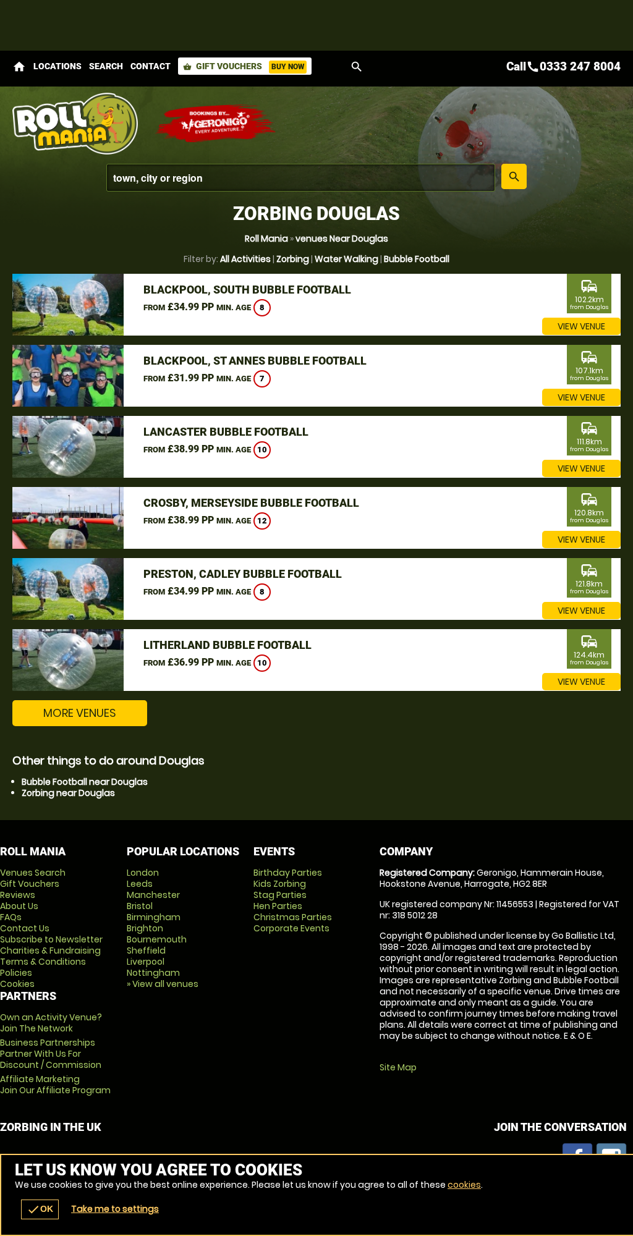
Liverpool (145, 961)
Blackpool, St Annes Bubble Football (255, 360)
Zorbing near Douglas (68, 793)
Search (106, 66)
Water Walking (346, 259)
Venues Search (33, 872)
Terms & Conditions (43, 961)
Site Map (398, 1067)
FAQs (11, 917)
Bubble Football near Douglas (85, 782)
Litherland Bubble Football (227, 644)
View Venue (581, 326)
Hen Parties (277, 906)
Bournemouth (157, 939)
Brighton (145, 928)
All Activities (245, 259)
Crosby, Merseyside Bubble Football (251, 502)
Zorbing (292, 259)
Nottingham (153, 973)
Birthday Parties (287, 872)
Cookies (17, 984)
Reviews (17, 895)
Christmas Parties (292, 917)
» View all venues (162, 984)
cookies (464, 1185)
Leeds (140, 884)
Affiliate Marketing (55, 1084)
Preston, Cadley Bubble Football (242, 573)
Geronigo (216, 123)
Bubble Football (416, 259)
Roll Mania (266, 238)
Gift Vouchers (243, 66)
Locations (57, 66)
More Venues (79, 713)
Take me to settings (115, 1209)
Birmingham (154, 917)
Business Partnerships (50, 1053)
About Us (19, 906)
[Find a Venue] (300, 178)
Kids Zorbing (279, 884)
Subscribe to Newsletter (51, 939)
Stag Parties (280, 895)
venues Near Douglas (341, 238)
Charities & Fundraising (50, 950)
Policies (16, 973)
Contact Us (24, 928)
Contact (150, 66)
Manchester (153, 895)
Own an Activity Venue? (51, 1023)
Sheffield (146, 950)
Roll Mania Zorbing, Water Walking (77, 123)
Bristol (140, 906)
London (143, 872)
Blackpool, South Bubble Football (247, 289)
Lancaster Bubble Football (225, 431)
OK (40, 1209)
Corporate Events (291, 928)
